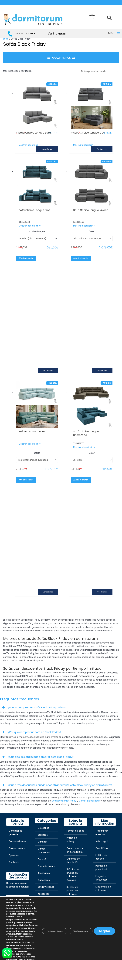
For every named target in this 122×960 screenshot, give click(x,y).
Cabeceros (44, 880)
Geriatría (42, 859)
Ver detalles (47, 149)
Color (92, 231)
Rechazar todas (55, 930)
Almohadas (44, 873)
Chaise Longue (37, 231)
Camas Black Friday (89, 800)
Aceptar (104, 931)
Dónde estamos (17, 841)
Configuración (80, 930)
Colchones (43, 827)
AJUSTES (20, 956)
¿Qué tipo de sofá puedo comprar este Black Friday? (41, 757)
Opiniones (14, 855)
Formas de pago (75, 830)
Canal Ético (101, 848)
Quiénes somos (17, 848)
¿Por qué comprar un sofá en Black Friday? (34, 732)
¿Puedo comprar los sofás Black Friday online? (37, 707)
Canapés (42, 841)
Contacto (14, 862)
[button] (61, 707)
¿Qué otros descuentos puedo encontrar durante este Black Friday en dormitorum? (60, 785)
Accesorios (43, 893)
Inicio (6, 38)
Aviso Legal (101, 841)
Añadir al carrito (26, 258)
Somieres (43, 834)
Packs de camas (46, 866)
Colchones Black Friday (63, 800)
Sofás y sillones (46, 886)
